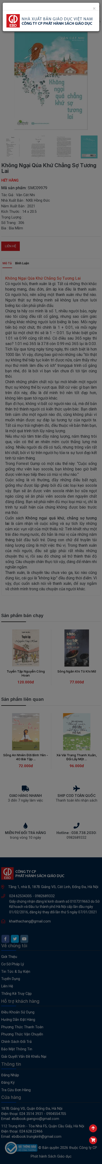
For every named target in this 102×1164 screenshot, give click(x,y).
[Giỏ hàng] (93, 1140)
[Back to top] (93, 1128)
